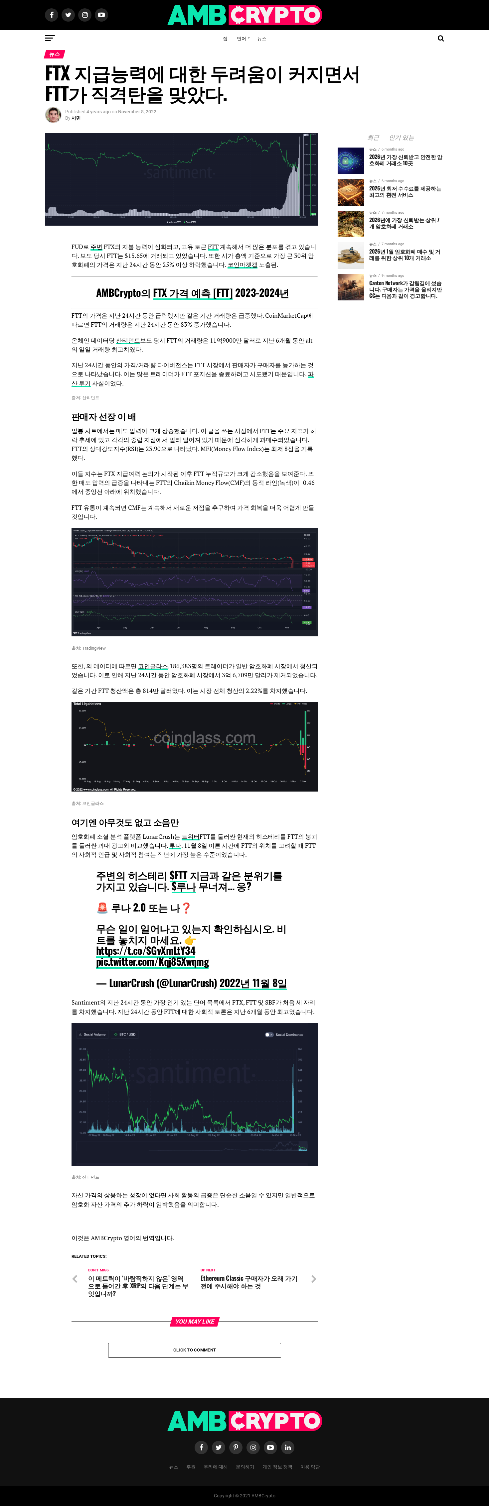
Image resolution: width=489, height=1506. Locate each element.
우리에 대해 (216, 1466)
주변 (96, 247)
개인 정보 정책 (277, 1466)
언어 (241, 38)
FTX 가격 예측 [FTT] (193, 292)
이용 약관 (310, 1466)
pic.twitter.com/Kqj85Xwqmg (152, 961)
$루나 (184, 885)
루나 (175, 845)
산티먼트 (128, 340)
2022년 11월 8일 (253, 982)
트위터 (191, 836)
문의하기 (245, 1466)
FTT (213, 247)
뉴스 (261, 38)
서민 (76, 118)
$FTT (179, 874)
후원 (191, 1466)
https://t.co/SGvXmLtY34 (145, 950)
